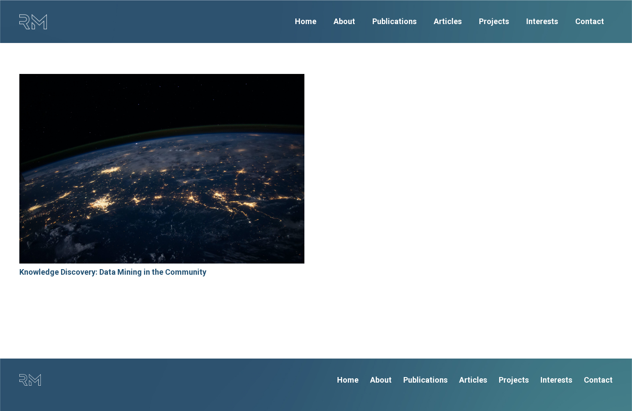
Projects (514, 379)
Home (348, 379)
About (381, 379)
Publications (425, 379)
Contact (598, 379)
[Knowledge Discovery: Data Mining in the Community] (161, 169)
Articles (473, 379)
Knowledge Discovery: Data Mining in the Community (112, 271)
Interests (556, 379)
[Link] (33, 21)
